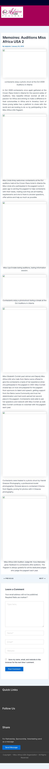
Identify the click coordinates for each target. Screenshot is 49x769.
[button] (24, 22)
